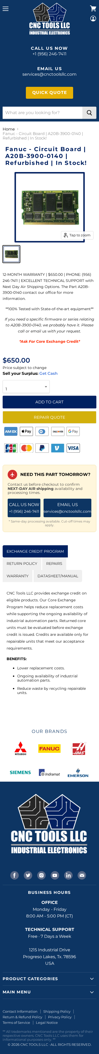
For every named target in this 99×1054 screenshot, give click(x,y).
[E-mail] (81, 875)
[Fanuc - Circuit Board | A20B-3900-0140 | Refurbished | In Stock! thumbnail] (11, 254)
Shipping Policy (56, 1011)
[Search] (89, 113)
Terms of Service (16, 1022)
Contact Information (20, 1011)
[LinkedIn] (68, 875)
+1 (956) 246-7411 (49, 53)
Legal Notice (47, 1022)
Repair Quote (49, 417)
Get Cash (48, 373)
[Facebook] (14, 875)
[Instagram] (41, 875)
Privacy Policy (60, 1017)
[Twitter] (27, 875)
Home (9, 129)
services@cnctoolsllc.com (49, 74)
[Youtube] (54, 875)
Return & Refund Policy (22, 1017)
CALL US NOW (24, 508)
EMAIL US (67, 508)
